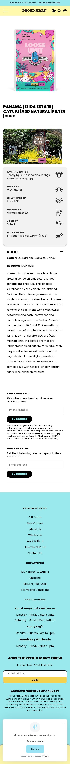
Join (35, 680)
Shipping (35, 578)
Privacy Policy (51, 438)
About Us (35, 529)
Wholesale (35, 535)
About (13, 252)
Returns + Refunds (35, 584)
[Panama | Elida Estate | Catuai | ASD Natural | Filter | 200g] (35, 146)
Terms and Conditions (35, 590)
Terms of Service (31, 438)
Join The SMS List (35, 547)
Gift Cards (35, 517)
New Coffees (35, 523)
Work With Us (35, 541)
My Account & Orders (35, 572)
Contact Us (35, 553)
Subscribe (19, 419)
